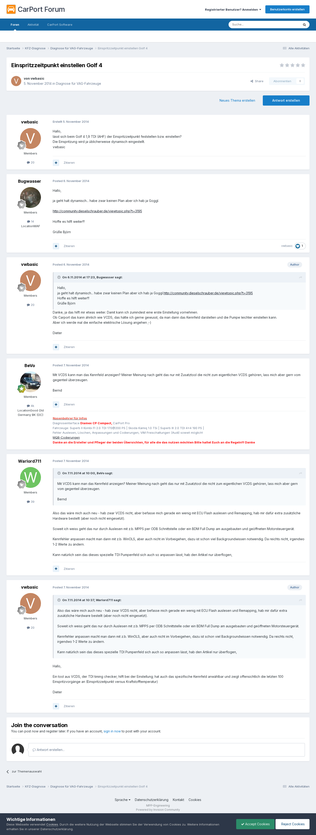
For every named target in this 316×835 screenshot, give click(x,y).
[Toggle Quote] (59, 277)
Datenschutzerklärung (151, 800)
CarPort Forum (41, 9)
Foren (15, 24)
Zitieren (69, 162)
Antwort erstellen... (50, 750)
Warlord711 (29, 461)
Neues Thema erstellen (237, 100)
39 (32, 501)
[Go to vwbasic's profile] (16, 81)
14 (32, 221)
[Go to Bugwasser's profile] (30, 197)
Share (258, 81)
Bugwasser (29, 181)
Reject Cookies (292, 824)
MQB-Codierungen (66, 437)
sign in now (112, 731)
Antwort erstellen (286, 100)
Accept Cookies (257, 824)
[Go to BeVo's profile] (30, 381)
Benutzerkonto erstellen (287, 9)
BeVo (30, 365)
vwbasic (37, 78)
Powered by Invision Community (158, 809)
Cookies (195, 800)
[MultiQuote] (56, 163)
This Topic (286, 24)
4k (32, 406)
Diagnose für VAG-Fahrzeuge (78, 83)
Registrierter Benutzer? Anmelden (232, 9)
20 (32, 162)
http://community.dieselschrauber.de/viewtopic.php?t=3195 (97, 211)
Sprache (122, 800)
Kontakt (178, 800)
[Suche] (304, 24)
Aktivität (33, 24)
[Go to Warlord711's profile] (30, 477)
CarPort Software (59, 24)
